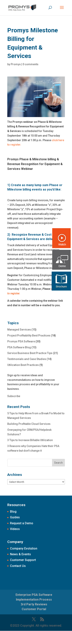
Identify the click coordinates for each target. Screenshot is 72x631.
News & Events (20, 554)
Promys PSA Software (21, 341)
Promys (16, 64)
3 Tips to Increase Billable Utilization (30, 440)
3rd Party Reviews (34, 604)
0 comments (30, 64)
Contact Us (18, 566)
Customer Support (23, 560)
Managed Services (19, 329)
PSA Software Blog (19, 347)
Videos (15, 529)
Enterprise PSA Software (34, 595)
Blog (13, 511)
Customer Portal (34, 609)
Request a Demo (21, 523)
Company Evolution (23, 548)
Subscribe (13, 396)
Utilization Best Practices (23, 364)
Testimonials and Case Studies (26, 359)
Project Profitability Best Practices (28, 335)
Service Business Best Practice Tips (29, 353)
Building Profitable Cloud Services (28, 423)
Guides (15, 517)
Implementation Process (34, 599)
